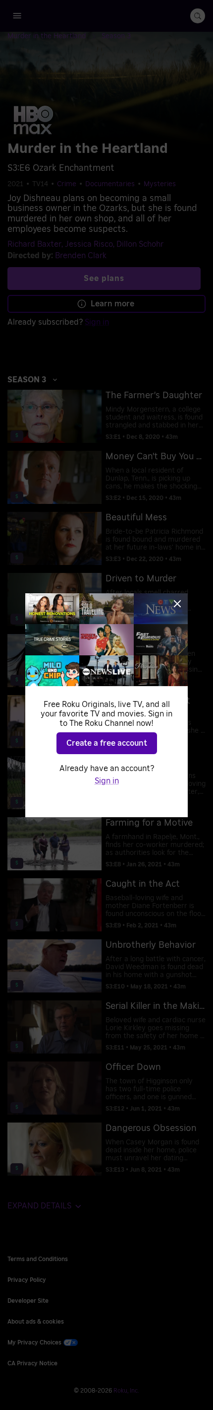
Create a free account (106, 743)
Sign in (107, 781)
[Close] (177, 604)
